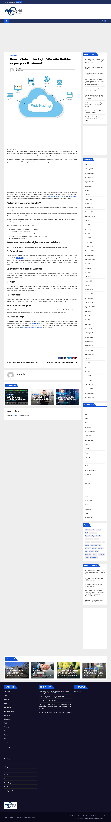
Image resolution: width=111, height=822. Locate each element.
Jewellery (87, 483)
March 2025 (88, 199)
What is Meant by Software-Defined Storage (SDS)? (66, 399)
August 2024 (88, 220)
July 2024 (88, 225)
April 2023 (88, 276)
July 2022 (88, 315)
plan (41, 323)
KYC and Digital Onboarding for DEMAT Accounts (41, 673)
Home (67, 815)
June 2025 (88, 190)
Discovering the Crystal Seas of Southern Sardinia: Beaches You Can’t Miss (94, 96)
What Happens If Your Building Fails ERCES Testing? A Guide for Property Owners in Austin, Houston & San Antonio (55, 706)
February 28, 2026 (39, 675)
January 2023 (89, 289)
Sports (87, 505)
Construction (88, 427)
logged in (16, 415)
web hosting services (54, 196)
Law (86, 487)
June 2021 (88, 367)
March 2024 (88, 242)
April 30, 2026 (12, 675)
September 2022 (90, 307)
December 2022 (89, 294)
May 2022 (88, 320)
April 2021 (88, 376)
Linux (71, 196)
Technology (67, 21)
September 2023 (90, 259)
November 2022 (89, 298)
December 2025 (89, 173)
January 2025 (89, 203)
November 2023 (89, 255)
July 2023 (88, 263)
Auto (86, 414)
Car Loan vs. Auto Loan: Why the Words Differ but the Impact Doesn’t (94, 104)
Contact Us (89, 21)
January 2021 (89, 389)
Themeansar (32, 817)
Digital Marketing (90, 431)
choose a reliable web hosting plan (32, 327)
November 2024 (89, 212)
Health (25, 21)
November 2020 (89, 397)
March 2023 (88, 281)
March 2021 (88, 380)
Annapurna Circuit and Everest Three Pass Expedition (55, 712)
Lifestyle (54, 21)
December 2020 (89, 393)
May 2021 (88, 371)
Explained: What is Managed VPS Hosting (24, 362)
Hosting (74, 196)
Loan (86, 496)
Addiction (87, 410)
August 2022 (88, 311)
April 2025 (88, 194)
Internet (87, 479)
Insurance (88, 474)
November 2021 (89, 345)
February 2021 (89, 384)
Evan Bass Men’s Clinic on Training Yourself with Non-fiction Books (94, 118)
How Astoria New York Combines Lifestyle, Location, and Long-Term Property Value (95, 61)
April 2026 (88, 164)
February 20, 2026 (91, 675)
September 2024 (90, 216)
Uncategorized (89, 517)
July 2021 (88, 363)
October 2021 (89, 350)
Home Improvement (39, 21)
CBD (86, 423)
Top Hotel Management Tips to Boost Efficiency (41, 399)
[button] (102, 21)
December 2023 (89, 251)
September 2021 (90, 354)
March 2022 (88, 328)
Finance (87, 448)
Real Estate (88, 500)
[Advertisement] (55, 35)
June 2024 (88, 229)
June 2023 (88, 268)
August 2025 (88, 186)
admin (19, 68)
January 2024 (89, 246)
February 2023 (89, 285)
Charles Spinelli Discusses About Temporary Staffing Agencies (85, 815)
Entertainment (89, 440)
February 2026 (89, 169)
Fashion (87, 444)
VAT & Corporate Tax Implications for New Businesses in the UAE (90, 818)
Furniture (87, 457)
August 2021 (88, 358)
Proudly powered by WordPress (11, 817)
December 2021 (89, 341)
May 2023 (88, 272)
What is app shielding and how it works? (61, 362)
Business (14, 21)
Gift (86, 461)
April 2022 (88, 324)
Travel (78, 21)
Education (88, 435)
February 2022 (89, 333)
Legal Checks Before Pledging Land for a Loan (68, 673)
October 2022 (89, 302)
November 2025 (89, 177)
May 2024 (88, 233)
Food (86, 453)
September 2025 (90, 182)
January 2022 (89, 337)
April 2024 (88, 238)
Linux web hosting (34, 323)
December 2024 (89, 207)
